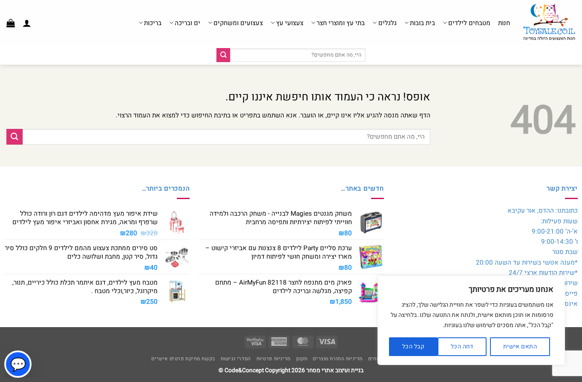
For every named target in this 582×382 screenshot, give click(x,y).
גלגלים (387, 23)
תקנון (302, 358)
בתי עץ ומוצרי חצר (341, 23)
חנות (504, 23)
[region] (471, 320)
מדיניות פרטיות (273, 358)
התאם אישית (520, 346)
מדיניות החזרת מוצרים (338, 358)
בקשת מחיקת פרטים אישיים (183, 358)
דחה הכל (462, 346)
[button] (27, 23)
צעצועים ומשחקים (238, 23)
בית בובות (422, 23)
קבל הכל (413, 346)
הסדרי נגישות (236, 358)
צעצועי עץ (289, 23)
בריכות (152, 23)
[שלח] (223, 55)
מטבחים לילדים (469, 23)
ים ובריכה (187, 23)
